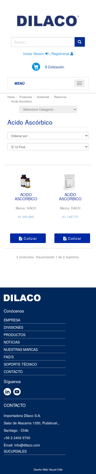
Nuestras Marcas (21, 349)
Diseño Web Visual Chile (48, 469)
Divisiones (13, 327)
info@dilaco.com (27, 445)
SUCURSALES (15, 451)
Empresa (12, 319)
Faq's (9, 356)
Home (11, 97)
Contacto (13, 371)
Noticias (12, 342)
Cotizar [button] (29, 238)
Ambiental (43, 97)
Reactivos (60, 97)
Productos (25, 97)
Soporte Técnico (20, 364)
